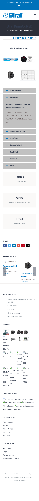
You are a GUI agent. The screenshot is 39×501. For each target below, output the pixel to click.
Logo (5, 452)
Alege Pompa (8, 429)
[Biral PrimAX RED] (26, 332)
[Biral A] (13, 354)
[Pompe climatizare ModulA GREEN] (19, 359)
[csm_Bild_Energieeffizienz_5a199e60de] (11, 59)
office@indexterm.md (26, 2)
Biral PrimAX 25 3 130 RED (28, 265)
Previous (20, 37)
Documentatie (8, 422)
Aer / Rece (16, 403)
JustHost (22, 480)
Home (8, 30)
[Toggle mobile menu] (35, 15)
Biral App (6, 436)
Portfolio (15, 30)
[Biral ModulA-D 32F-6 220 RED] (19, 332)
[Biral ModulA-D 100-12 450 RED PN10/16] (6, 377)
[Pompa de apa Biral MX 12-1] (6, 332)
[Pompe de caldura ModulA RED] (13, 376)
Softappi (6, 477)
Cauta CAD (7, 432)
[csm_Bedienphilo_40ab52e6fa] (28, 59)
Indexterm (9, 474)
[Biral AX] (6, 354)
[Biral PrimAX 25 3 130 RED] (13, 332)
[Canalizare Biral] (19, 371)
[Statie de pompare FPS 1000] (26, 375)
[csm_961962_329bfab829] (28, 75)
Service (5, 426)
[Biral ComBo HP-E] (26, 338)
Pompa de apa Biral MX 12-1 (10, 261)
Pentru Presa (7, 448)
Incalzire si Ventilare (25, 399)
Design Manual (8, 455)
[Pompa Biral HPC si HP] (19, 338)
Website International (11, 459)
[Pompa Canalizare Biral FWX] (6, 343)
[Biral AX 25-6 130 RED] (26, 358)
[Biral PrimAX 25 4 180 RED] (11, 75)
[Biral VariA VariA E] (13, 338)
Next (30, 37)
